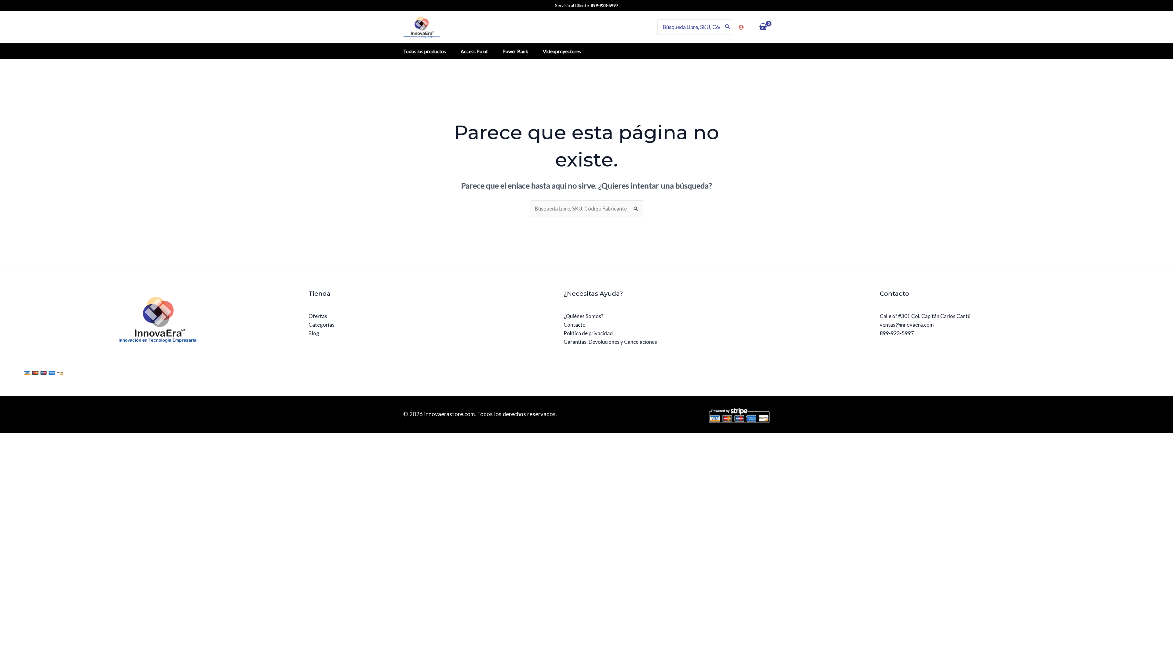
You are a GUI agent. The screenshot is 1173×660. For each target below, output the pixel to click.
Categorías (321, 324)
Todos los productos (424, 51)
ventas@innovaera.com (907, 324)
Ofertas (318, 316)
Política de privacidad (588, 333)
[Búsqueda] (728, 27)
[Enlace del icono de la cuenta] (741, 27)
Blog (314, 333)
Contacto (575, 324)
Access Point (474, 51)
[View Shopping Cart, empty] (763, 27)
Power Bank (515, 51)
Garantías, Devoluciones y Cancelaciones (610, 342)
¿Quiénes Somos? (583, 316)
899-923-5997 (897, 333)
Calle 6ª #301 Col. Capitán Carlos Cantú (925, 316)
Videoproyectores (562, 51)
